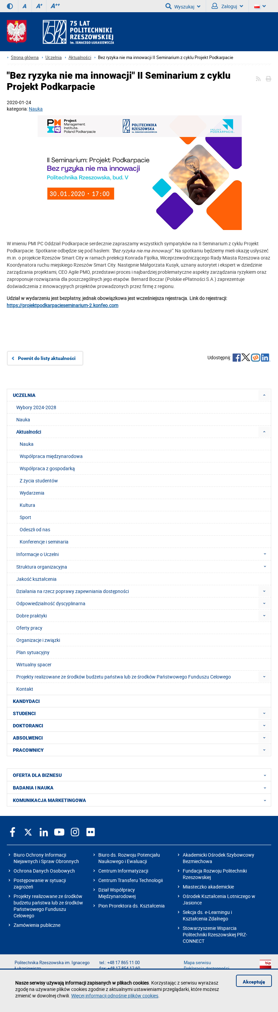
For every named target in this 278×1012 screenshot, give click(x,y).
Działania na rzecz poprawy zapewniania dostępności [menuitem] (72, 591)
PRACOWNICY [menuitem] (28, 750)
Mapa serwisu (197, 963)
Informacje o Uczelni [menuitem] (37, 554)
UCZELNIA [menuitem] (24, 395)
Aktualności (79, 57)
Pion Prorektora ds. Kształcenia (131, 905)
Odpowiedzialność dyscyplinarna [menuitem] (50, 603)
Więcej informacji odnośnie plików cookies (114, 995)
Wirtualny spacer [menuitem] (34, 664)
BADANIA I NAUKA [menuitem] (33, 787)
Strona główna (25, 57)
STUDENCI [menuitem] (24, 713)
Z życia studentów (39, 480)
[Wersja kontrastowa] (10, 6)
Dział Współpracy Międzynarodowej (117, 892)
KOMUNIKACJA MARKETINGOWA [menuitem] (49, 800)
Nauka (36, 109)
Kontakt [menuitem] (24, 689)
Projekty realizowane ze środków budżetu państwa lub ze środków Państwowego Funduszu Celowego (48, 906)
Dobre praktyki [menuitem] (31, 615)
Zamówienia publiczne (37, 925)
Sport (25, 517)
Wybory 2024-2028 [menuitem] (36, 407)
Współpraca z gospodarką (47, 468)
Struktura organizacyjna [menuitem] (41, 567)
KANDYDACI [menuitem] (26, 701)
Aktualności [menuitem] (28, 431)
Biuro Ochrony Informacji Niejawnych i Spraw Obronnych (46, 858)
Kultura (27, 505)
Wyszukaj (184, 6)
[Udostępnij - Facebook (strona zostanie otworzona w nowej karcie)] (237, 358)
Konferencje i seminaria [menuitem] (44, 541)
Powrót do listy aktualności (47, 358)
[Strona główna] (60, 32)
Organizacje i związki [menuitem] (38, 640)
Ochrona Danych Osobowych (44, 870)
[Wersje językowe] (260, 6)
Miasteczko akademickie (208, 886)
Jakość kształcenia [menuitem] (36, 579)
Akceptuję (254, 982)
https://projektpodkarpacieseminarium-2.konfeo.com (62, 305)
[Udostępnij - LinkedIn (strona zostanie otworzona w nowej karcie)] (266, 358)
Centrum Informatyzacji (123, 870)
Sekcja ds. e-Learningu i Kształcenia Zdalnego (207, 915)
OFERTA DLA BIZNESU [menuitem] (37, 775)
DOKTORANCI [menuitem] (28, 725)
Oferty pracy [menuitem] (29, 628)
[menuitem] (264, 395)
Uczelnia (53, 57)
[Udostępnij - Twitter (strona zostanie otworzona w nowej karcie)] (245, 358)
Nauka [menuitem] (23, 419)
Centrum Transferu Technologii (130, 880)
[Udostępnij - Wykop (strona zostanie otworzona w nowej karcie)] (255, 358)
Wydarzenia (32, 493)
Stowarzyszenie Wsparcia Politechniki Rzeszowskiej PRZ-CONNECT (215, 934)
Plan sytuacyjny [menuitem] (32, 652)
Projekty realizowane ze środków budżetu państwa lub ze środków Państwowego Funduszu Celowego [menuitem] (123, 676)
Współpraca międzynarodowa (51, 456)
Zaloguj (228, 6)
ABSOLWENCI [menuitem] (28, 738)
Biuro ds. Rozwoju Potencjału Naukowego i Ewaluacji (129, 858)
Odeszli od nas (35, 529)
